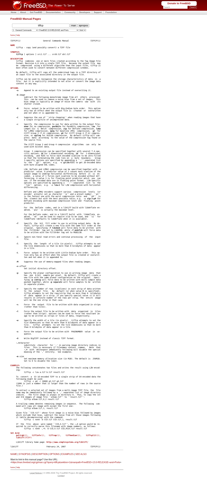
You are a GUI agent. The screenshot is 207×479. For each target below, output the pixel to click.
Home (13, 12)
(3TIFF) (24, 437)
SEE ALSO (80, 454)
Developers (84, 12)
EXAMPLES (67, 454)
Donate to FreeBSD (179, 3)
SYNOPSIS (24, 454)
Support (98, 12)
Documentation (53, 12)
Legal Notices (36, 473)
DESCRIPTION (40, 454)
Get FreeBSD (36, 12)
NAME (13, 454)
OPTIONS (54, 454)
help (18, 35)
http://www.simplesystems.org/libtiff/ (67, 442)
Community (69, 12)
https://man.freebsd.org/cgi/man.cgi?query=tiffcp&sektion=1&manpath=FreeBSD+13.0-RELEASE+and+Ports (66, 462)
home (12, 35)
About (23, 12)
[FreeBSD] (42, 10)
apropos (83, 25)
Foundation (111, 12)
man (73, 25)
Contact (61, 475)
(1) (21, 435)
